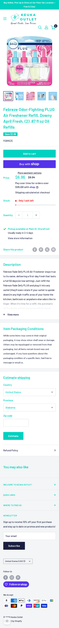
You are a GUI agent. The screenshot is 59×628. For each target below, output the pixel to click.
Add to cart (29, 153)
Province (8, 400)
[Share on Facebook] (34, 249)
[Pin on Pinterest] (41, 249)
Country (7, 384)
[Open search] (40, 27)
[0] (53, 27)
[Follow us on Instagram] (12, 577)
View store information (20, 238)
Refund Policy (10, 450)
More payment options (29, 172)
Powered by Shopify (12, 621)
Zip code (7, 415)
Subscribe (14, 545)
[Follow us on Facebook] (5, 577)
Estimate (13, 435)
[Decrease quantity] (18, 215)
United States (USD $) (15, 561)
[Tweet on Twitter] (47, 249)
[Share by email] (53, 249)
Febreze (8, 140)
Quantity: (8, 215)
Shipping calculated (26, 192)
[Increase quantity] (36, 215)
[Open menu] (5, 18)
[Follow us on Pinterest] (18, 577)
